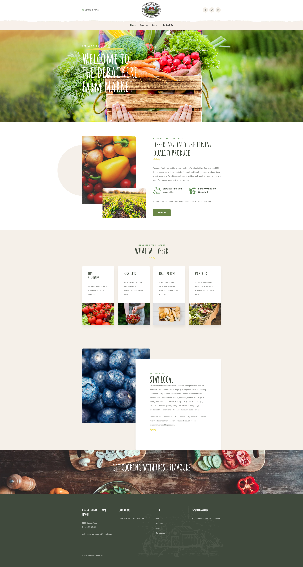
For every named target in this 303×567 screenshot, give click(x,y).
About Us (159, 523)
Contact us (160, 533)
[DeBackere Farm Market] (151, 10)
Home (158, 519)
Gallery (159, 528)
